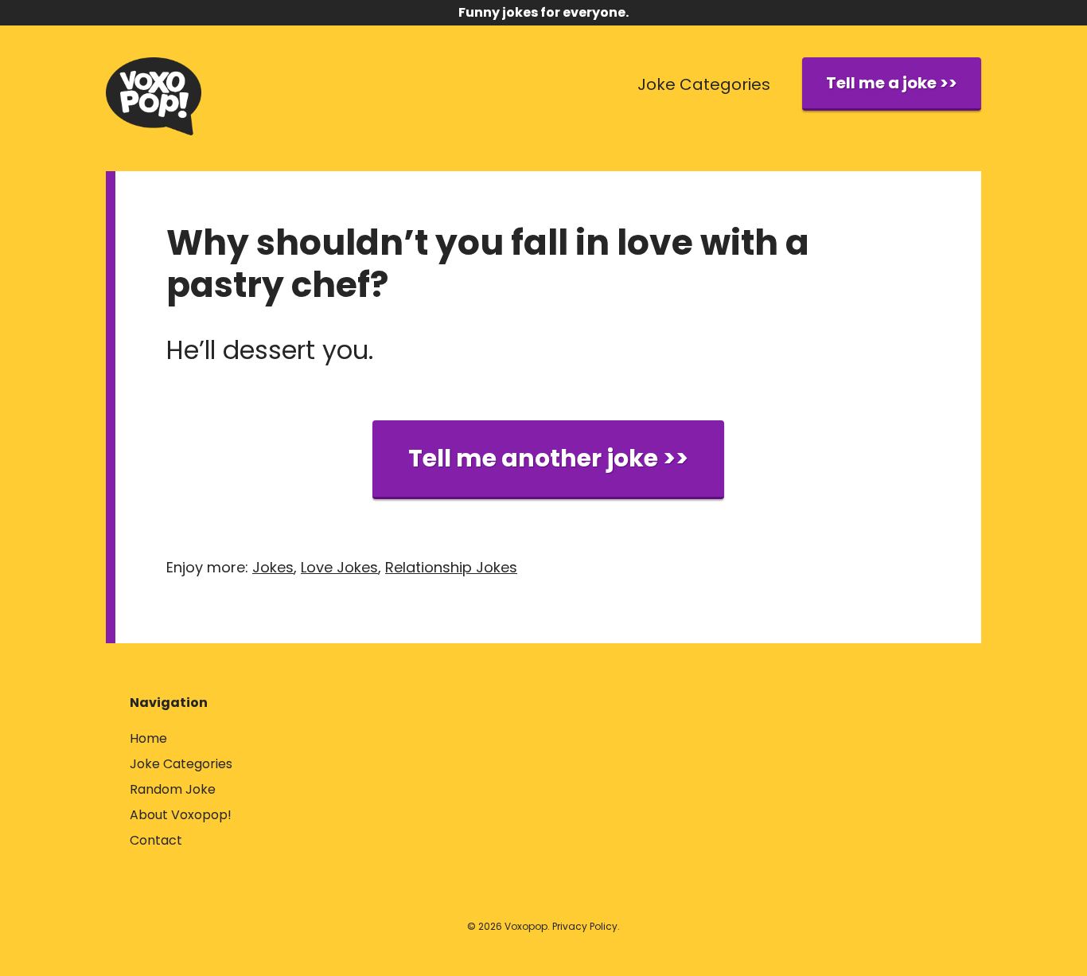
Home (148, 738)
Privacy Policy (585, 926)
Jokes (273, 567)
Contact (156, 840)
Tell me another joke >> (548, 458)
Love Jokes (339, 567)
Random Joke (173, 789)
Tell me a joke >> (891, 83)
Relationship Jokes (451, 567)
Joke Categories (703, 84)
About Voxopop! (181, 815)
